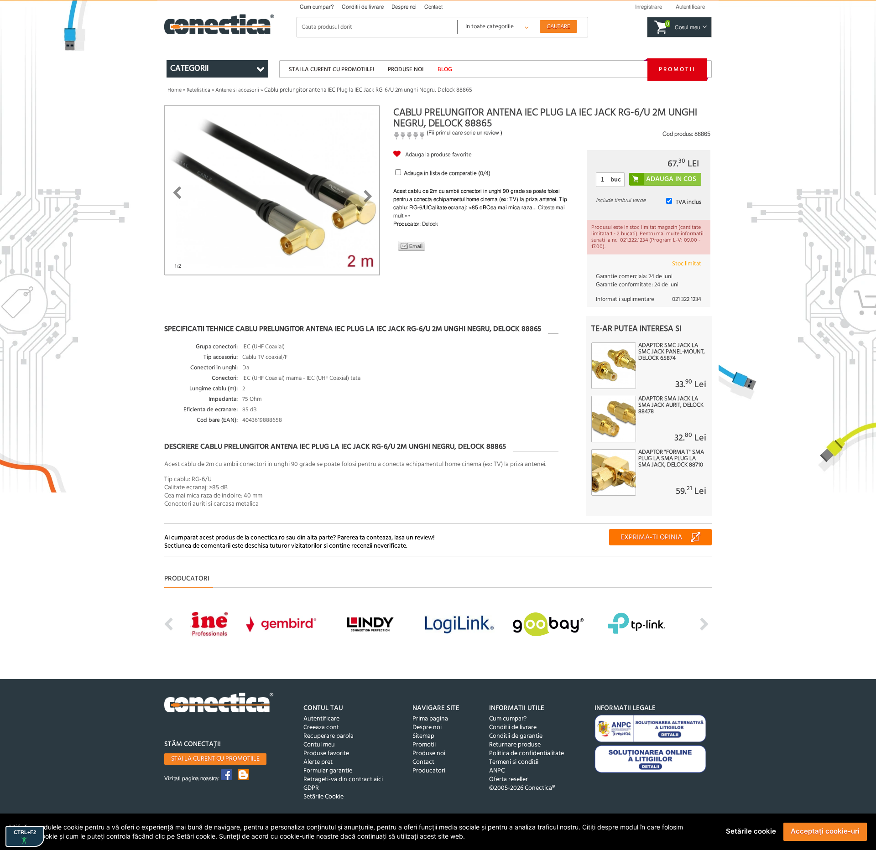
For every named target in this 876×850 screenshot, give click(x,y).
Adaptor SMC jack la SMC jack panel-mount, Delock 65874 (671, 352)
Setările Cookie (323, 797)
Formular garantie (327, 771)
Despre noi (404, 7)
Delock (430, 224)
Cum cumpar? (317, 7)
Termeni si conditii (513, 762)
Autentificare (321, 719)
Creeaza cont (321, 727)
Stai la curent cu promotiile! (331, 69)
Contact (433, 7)
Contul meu (319, 745)
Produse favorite (326, 753)
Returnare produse (515, 745)
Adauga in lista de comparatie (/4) (447, 173)
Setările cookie (751, 831)
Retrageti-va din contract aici (343, 779)
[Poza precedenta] (176, 193)
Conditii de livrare (363, 7)
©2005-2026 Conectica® (522, 788)
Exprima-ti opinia (651, 538)
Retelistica (198, 90)
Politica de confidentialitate (526, 753)
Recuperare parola (328, 736)
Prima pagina (430, 719)
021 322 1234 (686, 299)
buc (615, 179)
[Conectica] (219, 704)
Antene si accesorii (237, 90)
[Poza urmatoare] (368, 196)
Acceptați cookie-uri (825, 831)
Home (174, 90)
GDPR (311, 788)
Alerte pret (318, 762)
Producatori (428, 771)
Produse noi (405, 69)
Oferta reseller (508, 779)
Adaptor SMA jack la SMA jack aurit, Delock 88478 (671, 405)
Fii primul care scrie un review (463, 132)
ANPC (497, 771)
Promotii (677, 69)
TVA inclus (688, 202)
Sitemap (423, 736)
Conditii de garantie (515, 736)
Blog (445, 69)
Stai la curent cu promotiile (215, 759)
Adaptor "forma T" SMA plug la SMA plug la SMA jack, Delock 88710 (671, 458)
